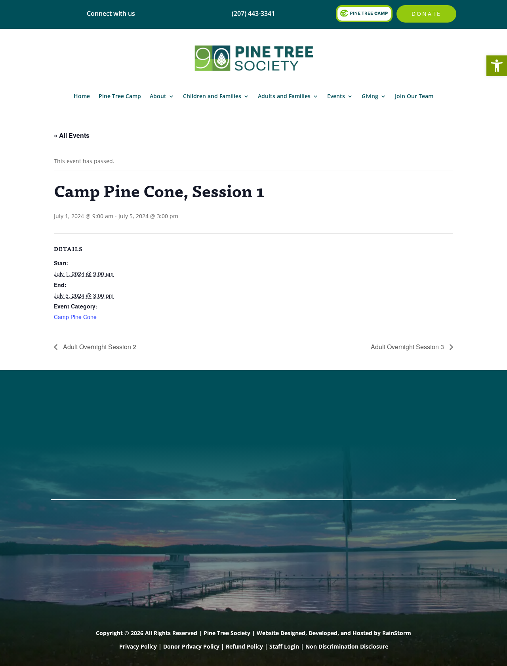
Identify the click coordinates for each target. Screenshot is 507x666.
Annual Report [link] (242, 413)
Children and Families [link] (212, 96)
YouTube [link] (65, 465)
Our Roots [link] (235, 423)
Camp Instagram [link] (78, 444)
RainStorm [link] (396, 633)
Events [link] (336, 96)
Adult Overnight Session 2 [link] (98, 346)
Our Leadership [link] (244, 434)
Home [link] (82, 96)
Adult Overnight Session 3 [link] (408, 346)
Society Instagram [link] (81, 423)
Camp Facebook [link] (77, 434)
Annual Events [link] (409, 413)
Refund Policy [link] (244, 646)
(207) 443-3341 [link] (159, 413)
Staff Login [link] (284, 646)
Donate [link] (426, 13)
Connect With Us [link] (162, 423)
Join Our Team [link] (414, 96)
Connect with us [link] (111, 13)
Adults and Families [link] (284, 96)
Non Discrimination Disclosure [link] (346, 646)
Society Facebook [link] (80, 413)
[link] (496, 65)
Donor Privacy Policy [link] (191, 646)
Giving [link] (370, 96)
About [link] (158, 96)
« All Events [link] (72, 135)
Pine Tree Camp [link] (120, 96)
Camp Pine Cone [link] (75, 317)
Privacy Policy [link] (138, 646)
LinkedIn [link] (65, 454)
